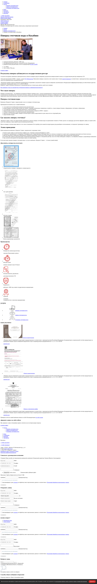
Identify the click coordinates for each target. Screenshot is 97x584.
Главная (5, 28)
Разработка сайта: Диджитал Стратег (9, 451)
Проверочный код (23, 477)
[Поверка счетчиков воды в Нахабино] (17, 59)
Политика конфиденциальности (8, 452)
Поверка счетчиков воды (12, 5)
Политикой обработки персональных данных (58, 482)
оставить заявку (4, 22)
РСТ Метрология (29, 78)
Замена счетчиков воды (12, 6)
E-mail (15, 465)
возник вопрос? (4, 23)
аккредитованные (66, 78)
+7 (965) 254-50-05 (5, 15)
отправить (3, 484)
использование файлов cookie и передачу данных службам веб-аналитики (71, 581)
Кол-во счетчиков (18, 498)
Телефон (16, 463)
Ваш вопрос (17, 546)
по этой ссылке (39, 417)
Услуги (5, 29)
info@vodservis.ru (5, 20)
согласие (15, 482)
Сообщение (16, 470)
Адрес (15, 501)
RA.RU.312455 (33, 64)
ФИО (15, 460)
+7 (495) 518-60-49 (5, 445)
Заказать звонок (7, 17)
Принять (92, 581)
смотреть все (6, 343)
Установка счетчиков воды (12, 8)
